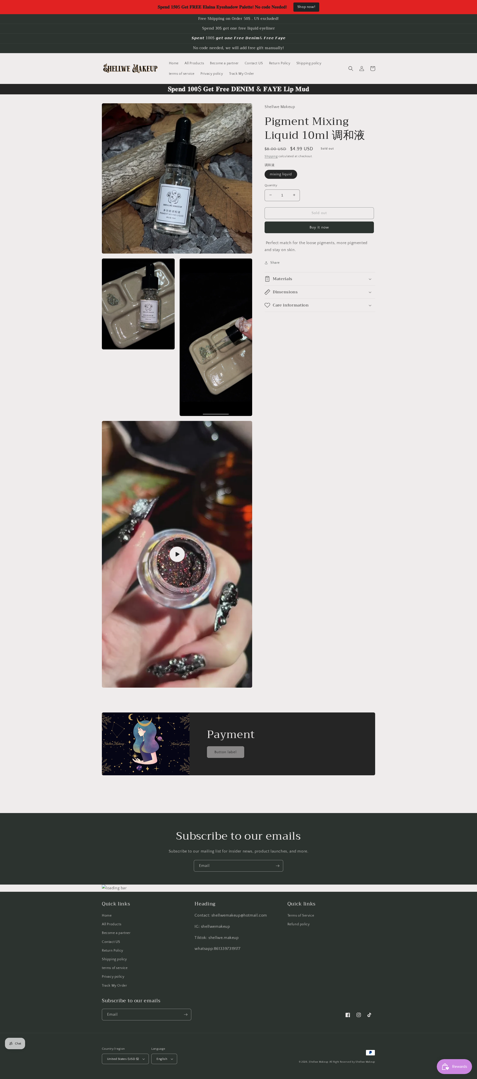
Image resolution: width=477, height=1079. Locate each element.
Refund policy (298, 924)
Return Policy (112, 951)
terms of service (115, 968)
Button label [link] (225, 752)
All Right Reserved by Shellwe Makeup (352, 1062)
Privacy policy (113, 977)
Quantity (271, 185)
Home (107, 916)
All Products (111, 924)
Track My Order (114, 986)
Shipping (271, 156)
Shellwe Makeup (318, 1062)
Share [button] (275, 263)
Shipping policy (114, 959)
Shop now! (306, 7)
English (162, 1059)
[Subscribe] (277, 866)
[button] (350, 68)
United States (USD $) (123, 1059)
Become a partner (116, 933)
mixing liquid (281, 174)
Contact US (111, 942)
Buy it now (319, 227)
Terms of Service (300, 916)
